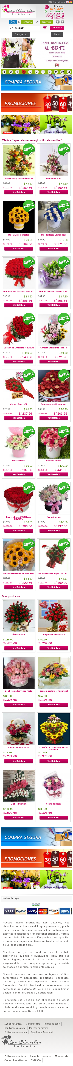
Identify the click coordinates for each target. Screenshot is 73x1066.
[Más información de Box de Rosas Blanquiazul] (54, 231)
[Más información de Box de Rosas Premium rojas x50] (19, 288)
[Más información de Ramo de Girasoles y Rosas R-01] (19, 570)
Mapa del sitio (62, 1056)
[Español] (70, 2)
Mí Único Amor (19, 634)
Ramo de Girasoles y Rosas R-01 (18, 573)
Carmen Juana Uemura (15, 1060)
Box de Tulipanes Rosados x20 (53, 291)
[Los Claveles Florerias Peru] (18, 17)
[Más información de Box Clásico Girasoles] (19, 231)
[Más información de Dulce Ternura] (19, 457)
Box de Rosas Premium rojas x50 (18, 291)
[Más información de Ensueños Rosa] (54, 457)
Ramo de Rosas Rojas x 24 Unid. (53, 573)
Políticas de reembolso (15, 1056)
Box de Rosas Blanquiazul (53, 235)
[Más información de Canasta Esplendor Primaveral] (54, 687)
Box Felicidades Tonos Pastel (18, 691)
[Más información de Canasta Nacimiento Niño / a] (54, 344)
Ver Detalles (53, 192)
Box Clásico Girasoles (18, 235)
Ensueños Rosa (53, 461)
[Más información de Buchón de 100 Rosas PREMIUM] (19, 344)
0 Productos (57, 27)
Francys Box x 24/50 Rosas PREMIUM (18, 518)
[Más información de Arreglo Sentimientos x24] (54, 631)
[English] (67, 2)
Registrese (46, 22)
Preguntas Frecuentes (40, 1056)
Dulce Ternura (18, 461)
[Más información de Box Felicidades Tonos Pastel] (19, 687)
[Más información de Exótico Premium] (19, 800)
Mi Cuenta (27, 22)
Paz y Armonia (53, 517)
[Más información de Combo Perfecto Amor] (19, 744)
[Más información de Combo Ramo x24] (19, 401)
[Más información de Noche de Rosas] (54, 800)
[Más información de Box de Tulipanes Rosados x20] (54, 288)
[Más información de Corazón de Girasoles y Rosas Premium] (54, 744)
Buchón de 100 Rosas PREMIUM (19, 348)
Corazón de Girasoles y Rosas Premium (54, 748)
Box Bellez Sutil (53, 178)
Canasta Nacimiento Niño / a (53, 348)
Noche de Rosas (53, 804)
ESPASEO (36, 1060)
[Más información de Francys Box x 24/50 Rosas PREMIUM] (19, 513)
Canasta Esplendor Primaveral (54, 691)
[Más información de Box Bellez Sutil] (54, 175)
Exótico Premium (19, 804)
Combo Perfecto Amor (18, 747)
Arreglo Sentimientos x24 (53, 634)
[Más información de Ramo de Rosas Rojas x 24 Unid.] (54, 570)
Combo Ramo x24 (18, 404)
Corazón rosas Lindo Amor (53, 404)
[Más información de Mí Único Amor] (19, 631)
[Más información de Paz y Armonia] (54, 513)
